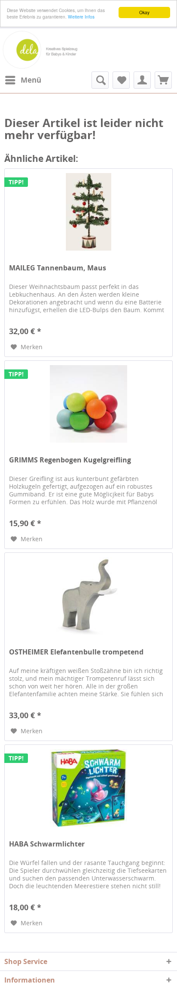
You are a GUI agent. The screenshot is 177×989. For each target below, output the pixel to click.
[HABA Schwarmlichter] (88, 788)
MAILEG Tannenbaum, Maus (57, 268)
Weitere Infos (81, 16)
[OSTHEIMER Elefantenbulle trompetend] (88, 596)
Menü (31, 80)
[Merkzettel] (121, 80)
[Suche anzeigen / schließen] (100, 80)
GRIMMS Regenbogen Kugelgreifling (70, 460)
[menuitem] (23, 80)
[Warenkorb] (163, 80)
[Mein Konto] (142, 80)
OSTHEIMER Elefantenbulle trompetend (76, 652)
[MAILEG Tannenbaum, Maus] (88, 212)
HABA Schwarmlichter (47, 844)
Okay (144, 12)
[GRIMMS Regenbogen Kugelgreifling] (88, 404)
